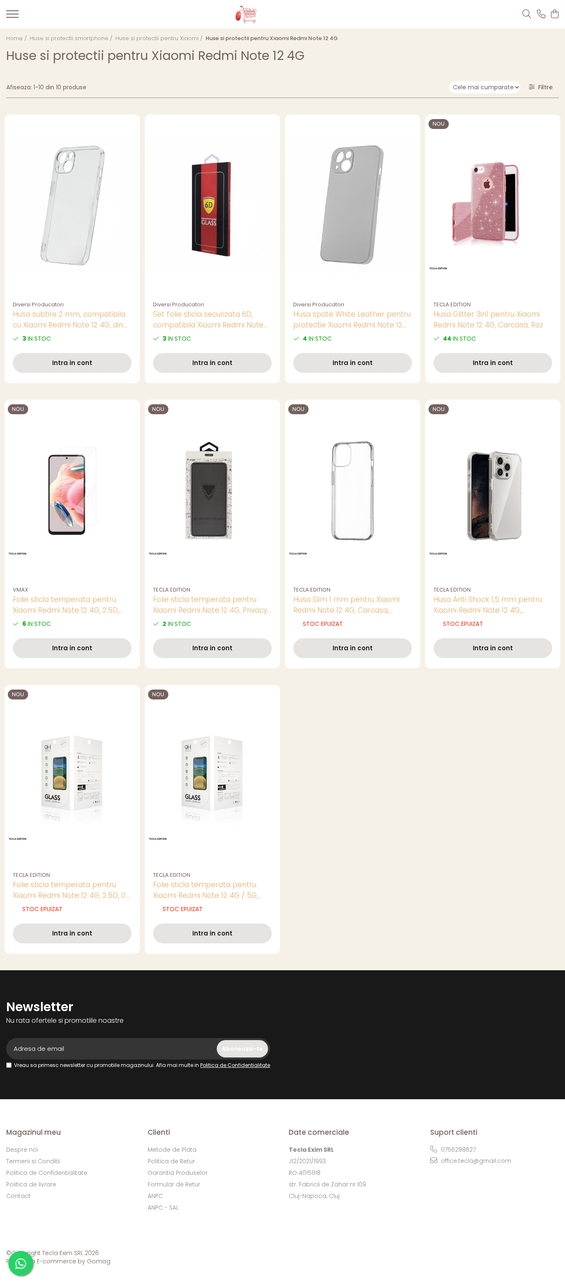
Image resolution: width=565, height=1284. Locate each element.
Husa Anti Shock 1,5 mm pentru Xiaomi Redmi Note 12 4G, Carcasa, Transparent (487, 605)
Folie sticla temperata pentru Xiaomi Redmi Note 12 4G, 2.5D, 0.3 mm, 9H (72, 890)
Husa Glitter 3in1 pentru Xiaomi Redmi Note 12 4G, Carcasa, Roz (488, 319)
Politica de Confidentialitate (235, 1065)
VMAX (20, 590)
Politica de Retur (171, 1161)
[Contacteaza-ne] (541, 14)
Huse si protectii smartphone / (72, 38)
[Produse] (12, 16)
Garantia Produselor (178, 1173)
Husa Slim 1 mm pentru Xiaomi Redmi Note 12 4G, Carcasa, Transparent (346, 605)
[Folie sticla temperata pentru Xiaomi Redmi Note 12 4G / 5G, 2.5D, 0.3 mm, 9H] (212, 776)
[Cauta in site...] (526, 14)
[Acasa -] (268, 14)
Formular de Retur (174, 1184)
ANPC (155, 1196)
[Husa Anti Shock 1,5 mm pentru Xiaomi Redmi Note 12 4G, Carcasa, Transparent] (492, 491)
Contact (18, 1196)
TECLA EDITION (452, 304)
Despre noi (22, 1150)
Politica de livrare (31, 1184)
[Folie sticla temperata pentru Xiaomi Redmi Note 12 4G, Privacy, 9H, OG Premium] (212, 491)
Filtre (544, 87)
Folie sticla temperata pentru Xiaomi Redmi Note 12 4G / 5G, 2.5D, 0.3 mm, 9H (205, 890)
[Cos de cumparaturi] (554, 14)
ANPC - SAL (163, 1207)
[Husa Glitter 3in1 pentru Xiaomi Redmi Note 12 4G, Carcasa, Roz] (492, 206)
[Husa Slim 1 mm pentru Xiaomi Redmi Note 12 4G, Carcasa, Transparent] (352, 491)
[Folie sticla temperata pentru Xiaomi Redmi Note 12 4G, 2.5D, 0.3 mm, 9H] (72, 776)
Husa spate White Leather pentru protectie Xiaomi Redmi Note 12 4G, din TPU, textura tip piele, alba (352, 319)
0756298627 (457, 1150)
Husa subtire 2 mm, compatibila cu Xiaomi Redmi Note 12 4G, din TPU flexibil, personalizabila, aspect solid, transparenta (69, 319)
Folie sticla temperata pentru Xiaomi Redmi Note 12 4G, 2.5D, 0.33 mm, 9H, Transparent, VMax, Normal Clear (69, 605)
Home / (17, 38)
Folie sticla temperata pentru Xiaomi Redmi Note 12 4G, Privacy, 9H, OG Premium (210, 605)
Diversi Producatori (38, 304)
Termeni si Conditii (33, 1161)
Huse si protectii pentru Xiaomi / (159, 38)
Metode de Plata (172, 1150)
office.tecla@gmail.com (475, 1161)
